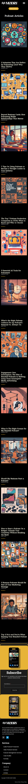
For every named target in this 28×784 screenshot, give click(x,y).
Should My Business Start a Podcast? (12, 480)
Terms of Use (17, 781)
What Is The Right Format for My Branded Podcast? (13, 430)
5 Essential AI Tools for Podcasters (11, 271)
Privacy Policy (24, 781)
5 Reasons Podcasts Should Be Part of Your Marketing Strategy (13, 585)
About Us (6, 767)
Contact (5, 770)
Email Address (7, 683)
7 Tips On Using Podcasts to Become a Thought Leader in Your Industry (13, 168)
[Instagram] (3, 737)
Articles (5, 773)
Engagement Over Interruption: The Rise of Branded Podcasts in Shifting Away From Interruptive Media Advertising (13, 376)
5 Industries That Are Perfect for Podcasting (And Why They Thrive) (13, 64)
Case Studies (7, 756)
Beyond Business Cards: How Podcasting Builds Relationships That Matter (13, 116)
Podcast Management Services (12, 753)
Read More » (3, 70)
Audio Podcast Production (11, 747)
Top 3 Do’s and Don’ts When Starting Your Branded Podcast (14, 635)
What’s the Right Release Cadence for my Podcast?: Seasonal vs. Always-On (12, 322)
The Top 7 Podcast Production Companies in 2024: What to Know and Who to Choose (13, 220)
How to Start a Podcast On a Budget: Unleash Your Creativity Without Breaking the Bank (13, 531)
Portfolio (5, 759)
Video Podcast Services (10, 750)
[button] (24, 3)
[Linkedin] (7, 737)
